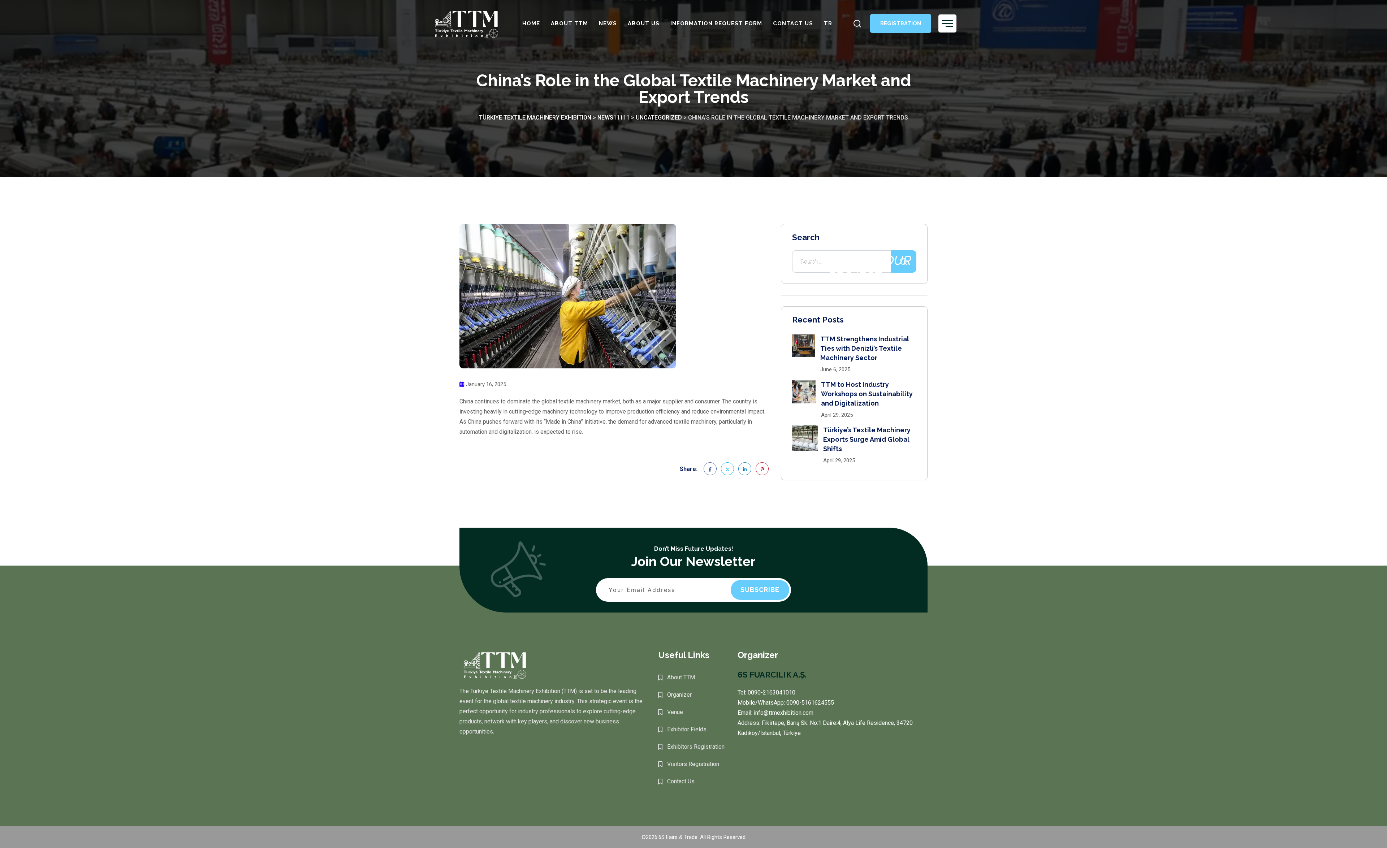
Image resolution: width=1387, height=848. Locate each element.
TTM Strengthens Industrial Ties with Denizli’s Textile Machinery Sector (864, 348)
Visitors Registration (693, 764)
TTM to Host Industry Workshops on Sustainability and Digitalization (867, 394)
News (608, 23)
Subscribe (759, 589)
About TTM (569, 23)
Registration (900, 23)
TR (828, 23)
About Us (644, 23)
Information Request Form (716, 23)
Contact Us (793, 23)
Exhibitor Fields (687, 729)
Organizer (679, 694)
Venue (675, 712)
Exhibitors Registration (696, 746)
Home (531, 23)
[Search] (857, 23)
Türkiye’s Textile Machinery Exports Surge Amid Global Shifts (867, 439)
